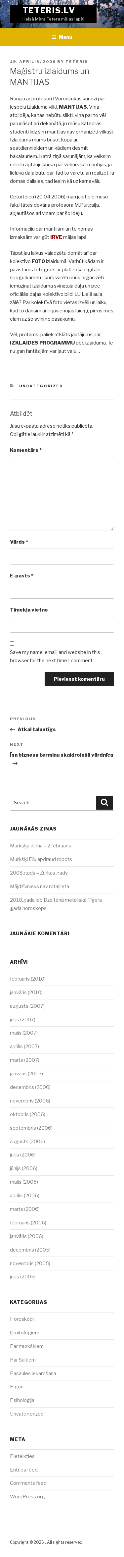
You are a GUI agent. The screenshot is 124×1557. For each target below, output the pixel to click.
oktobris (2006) (27, 1114)
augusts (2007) (27, 1006)
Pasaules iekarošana (33, 1373)
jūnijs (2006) (23, 1168)
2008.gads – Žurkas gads (39, 873)
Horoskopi (22, 1319)
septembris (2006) (31, 1128)
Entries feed (24, 1470)
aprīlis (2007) (24, 1046)
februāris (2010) (28, 979)
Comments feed (28, 1483)
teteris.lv (48, 10)
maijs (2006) (24, 1182)
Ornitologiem (24, 1333)
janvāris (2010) (26, 992)
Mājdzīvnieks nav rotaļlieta (39, 886)
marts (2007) (24, 1060)
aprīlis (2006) (24, 1196)
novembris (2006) (30, 1101)
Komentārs (26, 450)
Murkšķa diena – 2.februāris (40, 846)
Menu (65, 37)
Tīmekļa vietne (29, 610)
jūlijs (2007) (22, 1020)
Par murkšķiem (27, 1346)
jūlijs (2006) (23, 1155)
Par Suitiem (23, 1360)
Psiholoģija (22, 1400)
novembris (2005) (30, 1263)
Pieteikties (22, 1456)
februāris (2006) (28, 1223)
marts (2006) (25, 1209)
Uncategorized (41, 386)
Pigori (16, 1387)
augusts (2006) (27, 1142)
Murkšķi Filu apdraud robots (41, 859)
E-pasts (21, 576)
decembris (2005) (30, 1250)
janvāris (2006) (26, 1236)
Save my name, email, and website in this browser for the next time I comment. (55, 656)
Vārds (19, 542)
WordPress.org (27, 1497)
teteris (76, 61)
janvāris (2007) (26, 1074)
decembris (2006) (30, 1087)
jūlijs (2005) (23, 1277)
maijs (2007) (24, 1033)
